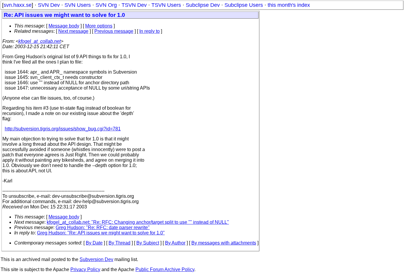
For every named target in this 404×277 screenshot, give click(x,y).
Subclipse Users (243, 5)
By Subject (147, 242)
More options (98, 25)
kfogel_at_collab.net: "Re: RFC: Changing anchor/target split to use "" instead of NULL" (138, 222)
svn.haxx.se (18, 5)
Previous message (113, 31)
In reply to (149, 31)
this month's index (289, 5)
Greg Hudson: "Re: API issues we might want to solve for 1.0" (101, 232)
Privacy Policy (85, 269)
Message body (64, 25)
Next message (73, 31)
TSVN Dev (134, 5)
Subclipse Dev (203, 5)
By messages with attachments (223, 242)
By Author (175, 242)
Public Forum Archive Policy (164, 269)
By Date (94, 242)
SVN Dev (49, 5)
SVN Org (106, 5)
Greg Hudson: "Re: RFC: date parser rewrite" (103, 227)
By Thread (119, 242)
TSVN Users (166, 5)
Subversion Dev (96, 259)
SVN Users (77, 5)
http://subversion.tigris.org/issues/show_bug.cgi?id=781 (63, 128)
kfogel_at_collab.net (39, 41)
